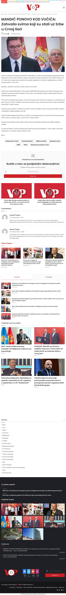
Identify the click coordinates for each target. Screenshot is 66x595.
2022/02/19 (62, 552)
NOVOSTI (10, 14)
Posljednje (49, 277)
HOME (4, 430)
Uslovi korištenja (6, 464)
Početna (4, 14)
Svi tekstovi (12, 587)
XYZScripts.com (41, 594)
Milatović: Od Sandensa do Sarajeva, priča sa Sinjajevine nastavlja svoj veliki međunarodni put (10, 262)
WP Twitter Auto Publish (26, 594)
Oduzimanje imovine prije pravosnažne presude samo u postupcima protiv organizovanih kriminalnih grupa (49, 381)
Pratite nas (5, 544)
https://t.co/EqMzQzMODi (20, 550)
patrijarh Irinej (55, 141)
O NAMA (4, 440)
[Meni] (64, 8)
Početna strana (6, 443)
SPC (19, 145)
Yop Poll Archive (6, 472)
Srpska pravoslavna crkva (40, 145)
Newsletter (5, 438)
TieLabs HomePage (7, 451)
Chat (3, 427)
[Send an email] (8, 33)
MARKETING (5, 435)
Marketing (19, 587)
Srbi (26, 145)
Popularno (17, 277)
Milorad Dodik (41, 141)
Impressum (5, 432)
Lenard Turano (15, 215)
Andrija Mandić (28, 141)
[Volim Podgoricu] (33, 7)
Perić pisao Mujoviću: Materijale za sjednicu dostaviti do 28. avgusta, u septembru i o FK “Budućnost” (16, 380)
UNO (3, 462)
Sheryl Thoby (14, 229)
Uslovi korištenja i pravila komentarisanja (13, 467)
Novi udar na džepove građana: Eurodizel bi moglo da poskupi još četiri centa (32, 261)
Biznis (4, 424)
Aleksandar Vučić (12, 141)
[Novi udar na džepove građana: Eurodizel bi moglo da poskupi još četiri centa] (33, 253)
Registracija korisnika (8, 446)
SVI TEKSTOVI (6, 448)
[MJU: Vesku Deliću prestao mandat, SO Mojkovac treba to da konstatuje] (6, 308)
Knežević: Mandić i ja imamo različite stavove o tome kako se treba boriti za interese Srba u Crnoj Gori (48, 350)
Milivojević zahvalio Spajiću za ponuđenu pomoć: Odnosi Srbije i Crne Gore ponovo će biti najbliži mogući (54, 262)
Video (3, 470)
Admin (6, 33)
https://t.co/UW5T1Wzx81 (10, 557)
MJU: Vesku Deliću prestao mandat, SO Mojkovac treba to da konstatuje (35, 306)
